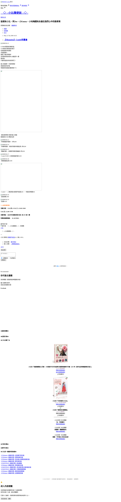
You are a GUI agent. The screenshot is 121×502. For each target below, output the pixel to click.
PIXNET (48, 479)
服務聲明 (76, 479)
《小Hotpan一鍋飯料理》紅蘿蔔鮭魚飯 (12, 473)
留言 (13, 237)
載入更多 (3, 250)
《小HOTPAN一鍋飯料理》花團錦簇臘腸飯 (13, 469)
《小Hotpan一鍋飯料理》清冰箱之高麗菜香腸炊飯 (15, 459)
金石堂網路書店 (60, 372)
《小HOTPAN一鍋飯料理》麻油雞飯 (11, 463)
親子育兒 (13, 242)
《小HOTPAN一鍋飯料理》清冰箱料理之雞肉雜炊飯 (16, 467)
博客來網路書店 (60, 370)
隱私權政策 (69, 479)
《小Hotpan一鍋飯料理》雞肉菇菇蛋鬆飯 (12, 471)
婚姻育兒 (14, 25)
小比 (2, 228)
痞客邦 (10, 237)
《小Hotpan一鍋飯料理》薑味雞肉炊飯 (12, 465)
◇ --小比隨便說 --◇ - (14, 12)
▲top (2, 246)
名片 (5, 32)
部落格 (6, 30)
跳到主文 (3, 17)
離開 (9, 498)
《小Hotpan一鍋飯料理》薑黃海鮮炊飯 (12, 457)
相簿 (5, 28)
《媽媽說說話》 (15, 244)
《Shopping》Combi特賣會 (15, 40)
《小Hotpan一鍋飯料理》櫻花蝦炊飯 (11, 461)
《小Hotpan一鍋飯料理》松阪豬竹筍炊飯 (12, 455)
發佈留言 (3, 260)
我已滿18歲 (4, 498)
